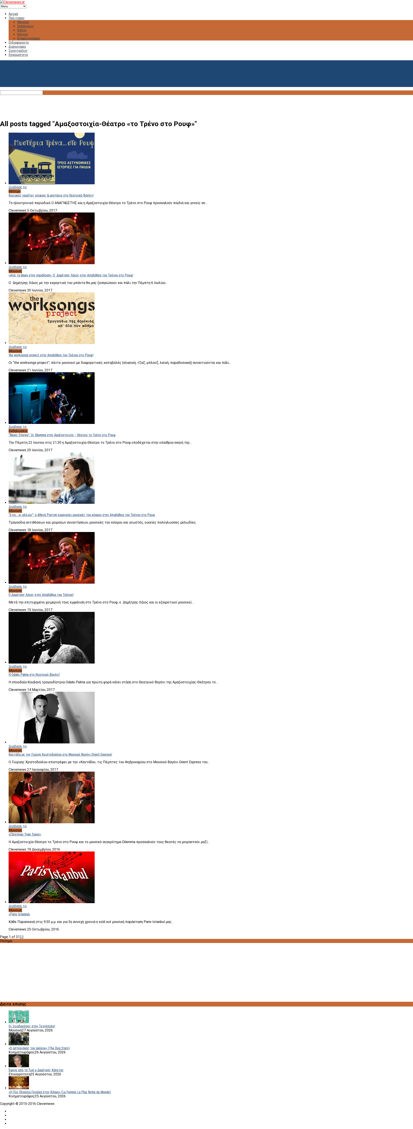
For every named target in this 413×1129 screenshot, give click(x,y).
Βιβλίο (21, 30)
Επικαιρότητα (18, 55)
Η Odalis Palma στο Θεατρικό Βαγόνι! (34, 675)
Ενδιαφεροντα (19, 42)
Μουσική (23, 22)
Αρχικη (13, 14)
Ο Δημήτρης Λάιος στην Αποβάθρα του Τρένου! (41, 595)
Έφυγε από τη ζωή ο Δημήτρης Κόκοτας (36, 1070)
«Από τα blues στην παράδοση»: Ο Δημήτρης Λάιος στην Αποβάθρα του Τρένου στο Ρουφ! (71, 275)
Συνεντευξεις (18, 51)
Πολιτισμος (17, 18)
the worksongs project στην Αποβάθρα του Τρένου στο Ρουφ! (51, 355)
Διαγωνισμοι (17, 47)
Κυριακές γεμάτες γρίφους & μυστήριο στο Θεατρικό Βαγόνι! (51, 195)
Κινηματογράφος (28, 38)
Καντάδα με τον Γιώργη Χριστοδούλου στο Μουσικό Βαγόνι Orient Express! (60, 754)
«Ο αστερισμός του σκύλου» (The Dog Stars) (39, 1048)
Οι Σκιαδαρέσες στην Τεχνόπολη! (32, 1026)
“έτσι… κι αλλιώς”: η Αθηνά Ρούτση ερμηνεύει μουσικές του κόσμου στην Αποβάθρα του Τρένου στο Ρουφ (82, 515)
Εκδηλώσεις (25, 26)
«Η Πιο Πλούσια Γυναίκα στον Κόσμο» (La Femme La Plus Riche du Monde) (60, 1092)
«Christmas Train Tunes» (25, 834)
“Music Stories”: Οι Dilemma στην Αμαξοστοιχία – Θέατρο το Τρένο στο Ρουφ (62, 435)
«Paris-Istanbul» (19, 914)
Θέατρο (22, 34)
